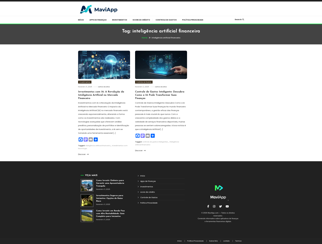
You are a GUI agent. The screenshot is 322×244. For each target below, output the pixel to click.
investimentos (119, 20)
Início (81, 20)
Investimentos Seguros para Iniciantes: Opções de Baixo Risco (109, 198)
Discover (82, 154)
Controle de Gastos (166, 20)
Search (238, 19)
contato (226, 241)
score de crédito (141, 20)
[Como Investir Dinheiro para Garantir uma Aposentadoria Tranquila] (87, 185)
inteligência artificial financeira (97, 145)
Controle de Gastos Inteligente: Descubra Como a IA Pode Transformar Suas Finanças (159, 95)
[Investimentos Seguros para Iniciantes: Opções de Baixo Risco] (87, 200)
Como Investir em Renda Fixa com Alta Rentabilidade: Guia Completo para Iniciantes (110, 213)
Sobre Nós (213, 241)
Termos (238, 241)
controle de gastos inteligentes (155, 142)
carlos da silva (104, 87)
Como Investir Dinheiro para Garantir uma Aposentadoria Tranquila (110, 183)
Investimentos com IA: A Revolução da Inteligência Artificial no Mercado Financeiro (101, 95)
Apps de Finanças (98, 20)
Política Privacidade (192, 20)
